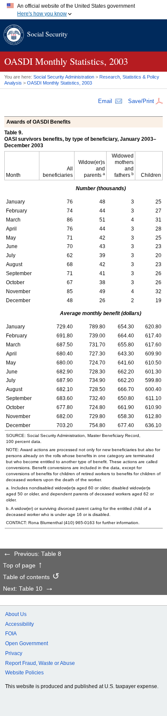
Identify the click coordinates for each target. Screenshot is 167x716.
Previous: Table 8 (37, 554)
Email (105, 101)
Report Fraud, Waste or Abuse (40, 663)
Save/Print (141, 101)
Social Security (47, 33)
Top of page (19, 566)
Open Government (26, 643)
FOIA (11, 634)
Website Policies (24, 673)
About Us (16, 614)
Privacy (13, 653)
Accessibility (19, 624)
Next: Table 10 (22, 589)
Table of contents (26, 577)
